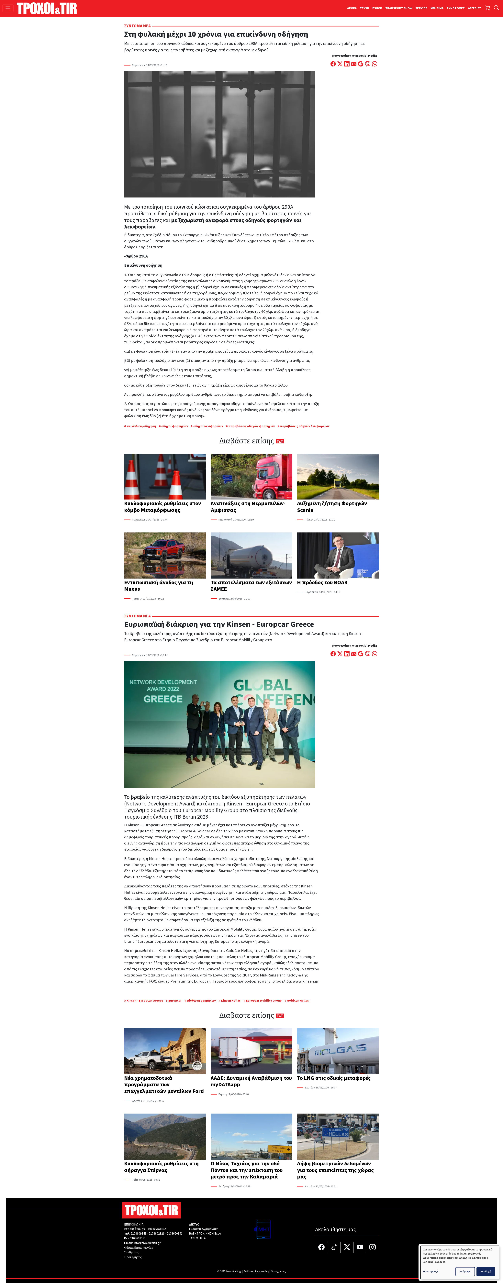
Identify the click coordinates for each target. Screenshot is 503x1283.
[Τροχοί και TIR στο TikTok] (334, 1247)
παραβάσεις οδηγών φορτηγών (251, 426)
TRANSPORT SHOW (398, 8)
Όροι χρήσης (278, 1271)
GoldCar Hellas (298, 1000)
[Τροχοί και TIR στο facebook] (321, 1247)
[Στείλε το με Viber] (367, 64)
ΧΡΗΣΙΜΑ (436, 8)
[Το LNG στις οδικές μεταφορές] (338, 1051)
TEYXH (364, 8)
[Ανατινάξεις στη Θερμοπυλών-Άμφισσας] (251, 477)
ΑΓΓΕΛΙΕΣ (474, 8)
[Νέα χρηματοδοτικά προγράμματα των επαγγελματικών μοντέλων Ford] (165, 1051)
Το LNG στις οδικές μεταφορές (334, 1078)
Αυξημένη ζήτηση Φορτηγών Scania (332, 507)
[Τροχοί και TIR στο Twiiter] (347, 1247)
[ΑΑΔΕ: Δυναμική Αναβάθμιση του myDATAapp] (251, 1051)
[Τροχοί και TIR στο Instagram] (372, 1247)
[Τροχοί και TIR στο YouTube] (359, 1247)
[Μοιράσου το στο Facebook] (333, 64)
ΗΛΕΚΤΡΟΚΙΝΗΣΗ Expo (205, 1233)
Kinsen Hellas (231, 1000)
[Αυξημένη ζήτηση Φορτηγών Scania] (338, 477)
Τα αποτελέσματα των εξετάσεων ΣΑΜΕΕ (251, 586)
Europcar (175, 1000)
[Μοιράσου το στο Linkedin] (347, 64)
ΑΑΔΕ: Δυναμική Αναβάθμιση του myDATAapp (251, 1081)
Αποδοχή (485, 1272)
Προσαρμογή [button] (431, 1272)
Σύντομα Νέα (137, 26)
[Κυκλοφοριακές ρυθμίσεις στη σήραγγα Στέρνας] (165, 1137)
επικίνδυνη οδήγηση (141, 426)
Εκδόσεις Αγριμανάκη (203, 1229)
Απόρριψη (465, 1272)
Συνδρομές (131, 1252)
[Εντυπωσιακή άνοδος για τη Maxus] (165, 555)
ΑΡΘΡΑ (352, 8)
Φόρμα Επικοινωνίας (138, 1248)
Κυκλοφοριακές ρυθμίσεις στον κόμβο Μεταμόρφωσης (162, 507)
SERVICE (421, 8)
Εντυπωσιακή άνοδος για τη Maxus (158, 586)
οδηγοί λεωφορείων (208, 426)
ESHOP (377, 8)
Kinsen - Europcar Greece (145, 1000)
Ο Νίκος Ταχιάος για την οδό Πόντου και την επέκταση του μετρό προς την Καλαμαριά (247, 1170)
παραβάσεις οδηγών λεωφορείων (305, 426)
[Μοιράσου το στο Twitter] (340, 64)
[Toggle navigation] (8, 8)
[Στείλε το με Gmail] (360, 64)
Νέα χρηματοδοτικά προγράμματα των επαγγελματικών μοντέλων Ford (164, 1084)
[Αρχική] (48, 8)
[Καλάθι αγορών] (488, 8)
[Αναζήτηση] (496, 8)
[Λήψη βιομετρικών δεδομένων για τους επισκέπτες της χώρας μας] (338, 1137)
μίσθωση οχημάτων (201, 1000)
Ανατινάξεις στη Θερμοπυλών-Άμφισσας (248, 507)
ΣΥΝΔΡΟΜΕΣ (456, 8)
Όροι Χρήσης (133, 1257)
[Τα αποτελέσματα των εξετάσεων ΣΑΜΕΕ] (251, 555)
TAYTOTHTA (197, 1238)
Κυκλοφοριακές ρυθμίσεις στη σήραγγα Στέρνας (161, 1167)
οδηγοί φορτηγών (174, 426)
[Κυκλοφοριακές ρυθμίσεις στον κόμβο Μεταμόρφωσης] (165, 477)
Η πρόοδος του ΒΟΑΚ (322, 582)
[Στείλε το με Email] (353, 64)
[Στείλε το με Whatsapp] (374, 64)
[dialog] (459, 1262)
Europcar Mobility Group (264, 1000)
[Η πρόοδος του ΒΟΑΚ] (338, 555)
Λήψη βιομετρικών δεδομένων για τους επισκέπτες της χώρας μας (335, 1170)
